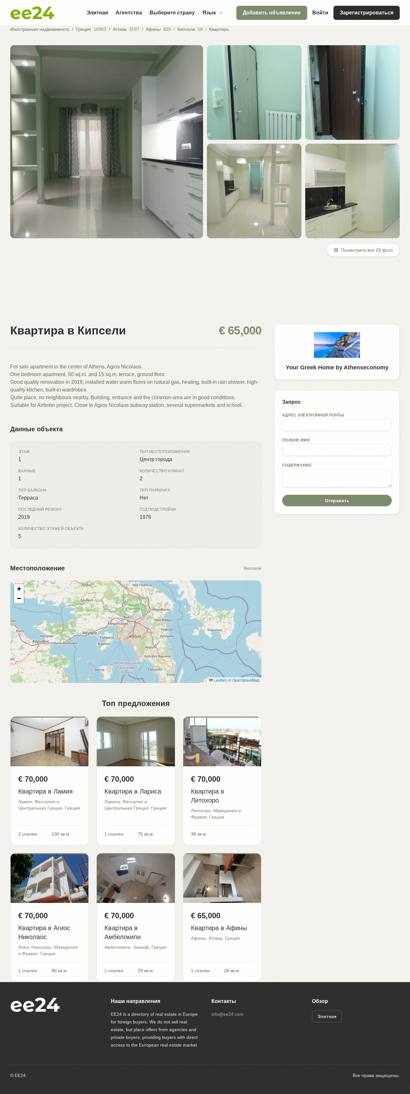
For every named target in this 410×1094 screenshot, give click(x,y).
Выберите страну (172, 12)
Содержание (297, 465)
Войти (320, 12)
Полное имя (296, 440)
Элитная (97, 12)
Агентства (129, 12)
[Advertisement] (202, 294)
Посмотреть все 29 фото (367, 250)
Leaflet (219, 680)
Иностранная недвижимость (40, 29)
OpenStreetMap (246, 680)
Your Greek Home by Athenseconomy (337, 367)
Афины (153, 29)
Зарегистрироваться (366, 12)
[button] (19, 589)
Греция (83, 29)
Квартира (219, 29)
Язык (209, 12)
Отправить (337, 500)
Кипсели (186, 29)
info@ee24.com (227, 1014)
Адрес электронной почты (313, 415)
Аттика (120, 29)
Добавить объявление (272, 12)
